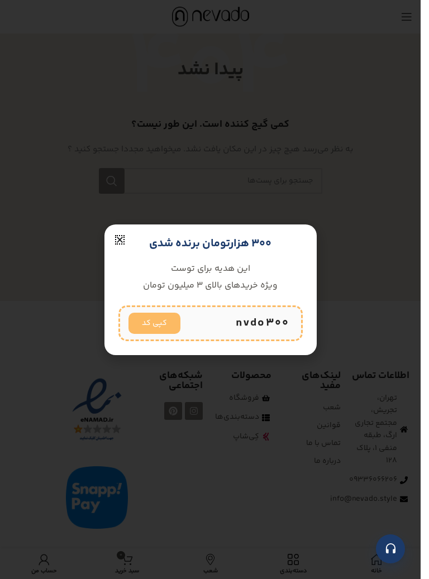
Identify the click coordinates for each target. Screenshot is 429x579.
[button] (120, 240)
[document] (210, 289)
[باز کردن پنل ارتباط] (390, 548)
